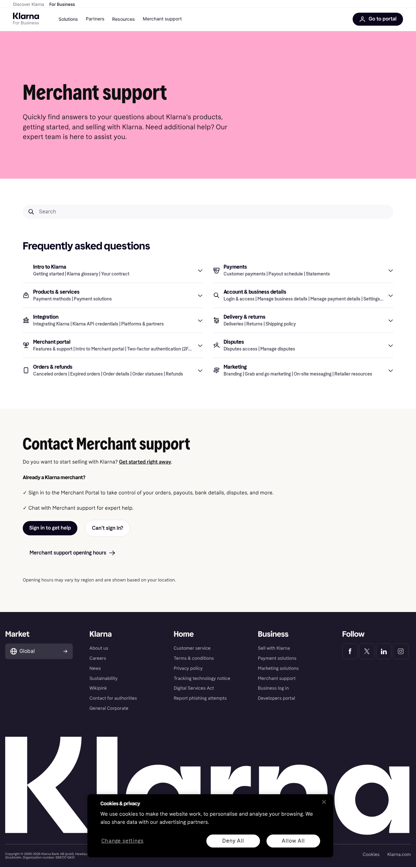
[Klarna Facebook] (350, 651)
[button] (112, 270)
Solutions (68, 19)
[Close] (324, 802)
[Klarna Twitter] (367, 651)
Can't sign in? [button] (107, 528)
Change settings (122, 841)
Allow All (293, 841)
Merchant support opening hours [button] (68, 553)
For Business (62, 4)
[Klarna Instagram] (401, 651)
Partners (95, 19)
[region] (210, 825)
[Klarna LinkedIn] (384, 651)
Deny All (233, 841)
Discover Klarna (28, 4)
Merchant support (162, 19)
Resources (123, 19)
